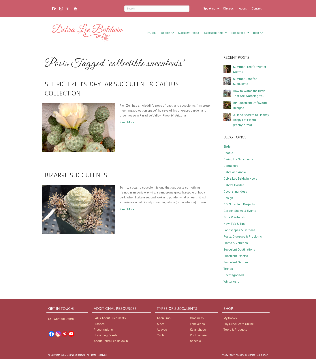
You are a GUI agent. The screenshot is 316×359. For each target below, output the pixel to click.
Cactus (228, 153)
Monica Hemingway (258, 355)
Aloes (161, 324)
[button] (217, 9)
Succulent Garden (235, 262)
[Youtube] (71, 334)
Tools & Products (235, 329)
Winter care (231, 281)
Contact (257, 8)
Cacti (160, 335)
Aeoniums (164, 318)
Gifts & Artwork (234, 217)
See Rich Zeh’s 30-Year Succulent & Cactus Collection (112, 89)
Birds (227, 146)
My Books (230, 318)
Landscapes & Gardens (239, 230)
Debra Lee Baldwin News (240, 178)
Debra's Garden (233, 185)
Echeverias (197, 324)
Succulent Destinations (239, 249)
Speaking (209, 8)
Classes (228, 8)
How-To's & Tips (234, 223)
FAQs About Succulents (110, 318)
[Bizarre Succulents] (78, 209)
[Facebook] (51, 334)
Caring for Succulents (238, 159)
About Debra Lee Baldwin (111, 341)
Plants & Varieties (235, 243)
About (243, 8)
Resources (238, 33)
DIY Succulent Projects (239, 204)
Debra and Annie (234, 172)
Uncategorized (233, 275)
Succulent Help (213, 33)
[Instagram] (58, 334)
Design (165, 33)
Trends (228, 268)
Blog (256, 33)
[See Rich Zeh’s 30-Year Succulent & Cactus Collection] (78, 127)
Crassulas (197, 318)
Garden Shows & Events (239, 211)
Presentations (103, 329)
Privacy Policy (228, 355)
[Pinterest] (65, 334)
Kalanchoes (198, 329)
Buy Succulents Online (238, 324)
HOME (151, 33)
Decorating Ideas (235, 191)
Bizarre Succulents (76, 175)
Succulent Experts (235, 256)
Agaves (162, 329)
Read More (127, 122)
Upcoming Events (106, 335)
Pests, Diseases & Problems (242, 236)
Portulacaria (198, 335)
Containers (230, 166)
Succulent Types (188, 33)
